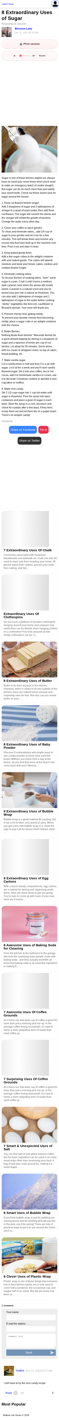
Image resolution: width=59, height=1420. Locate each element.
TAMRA (20, 1370)
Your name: (12, 1312)
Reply (9, 1393)
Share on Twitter (29, 440)
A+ (33, 55)
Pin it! (43, 429)
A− (15, 55)
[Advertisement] (29, 93)
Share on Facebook (23, 429)
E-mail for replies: (16, 1323)
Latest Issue (8, 4)
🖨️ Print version (29, 43)
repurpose (7, 421)
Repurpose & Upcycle (14, 23)
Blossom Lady (23, 28)
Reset (42, 55)
